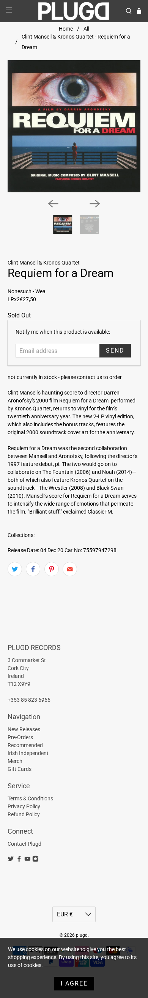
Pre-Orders (20, 737)
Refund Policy (24, 814)
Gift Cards (19, 769)
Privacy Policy (24, 806)
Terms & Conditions (30, 798)
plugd (82, 935)
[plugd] (74, 11)
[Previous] (53, 203)
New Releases (24, 729)
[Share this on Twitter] (15, 569)
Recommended (25, 745)
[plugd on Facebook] (19, 860)
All (86, 28)
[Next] (95, 203)
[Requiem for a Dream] (74, 126)
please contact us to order (91, 377)
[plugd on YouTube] (27, 860)
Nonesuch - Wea (27, 291)
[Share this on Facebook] (33, 569)
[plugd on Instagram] (35, 860)
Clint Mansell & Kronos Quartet (44, 263)
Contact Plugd (24, 844)
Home (66, 28)
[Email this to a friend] (70, 569)
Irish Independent (28, 753)
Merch (15, 761)
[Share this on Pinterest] (51, 569)
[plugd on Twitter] (11, 860)
